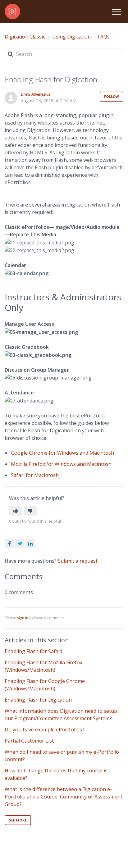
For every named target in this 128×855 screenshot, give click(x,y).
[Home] (12, 11)
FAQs (104, 36)
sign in (22, 618)
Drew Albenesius (35, 94)
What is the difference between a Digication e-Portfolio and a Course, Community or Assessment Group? (63, 796)
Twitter (20, 543)
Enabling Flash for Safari (33, 651)
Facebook (9, 543)
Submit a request (78, 560)
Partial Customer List (29, 740)
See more (18, 820)
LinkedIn (30, 543)
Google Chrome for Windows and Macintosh (62, 452)
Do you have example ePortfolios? (44, 729)
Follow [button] (111, 96)
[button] (116, 11)
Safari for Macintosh (35, 475)
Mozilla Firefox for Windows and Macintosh (61, 464)
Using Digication (71, 36)
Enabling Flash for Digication (38, 699)
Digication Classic (25, 36)
